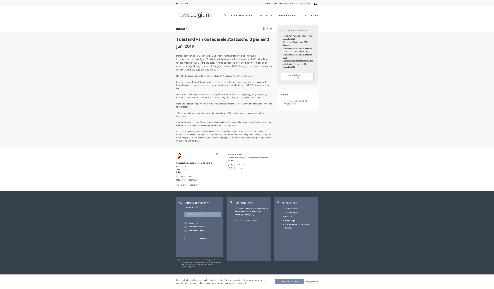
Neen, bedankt (312, 282)
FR (182, 3)
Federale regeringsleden (198, 226)
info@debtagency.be (236, 168)
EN (186, 3)
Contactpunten (310, 15)
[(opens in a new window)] (266, 28)
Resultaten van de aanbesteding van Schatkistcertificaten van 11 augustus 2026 (298, 64)
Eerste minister (291, 209)
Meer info (242, 283)
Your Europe (290, 220)
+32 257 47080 (186, 177)
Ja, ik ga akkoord (290, 282)
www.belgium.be (305, 4)
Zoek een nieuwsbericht (241, 15)
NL (177, 3)
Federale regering (292, 213)
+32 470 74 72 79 (238, 165)
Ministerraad (265, 15)
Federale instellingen (196, 230)
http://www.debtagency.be (186, 180)
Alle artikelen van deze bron (297, 76)
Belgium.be (289, 216)
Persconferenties (287, 15)
